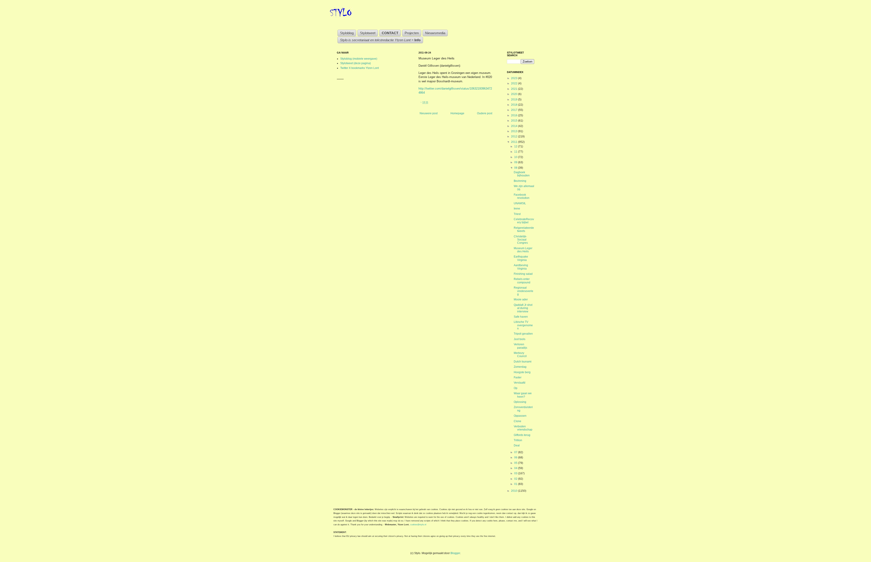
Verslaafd (519, 382)
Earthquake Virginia (521, 258)
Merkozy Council (520, 354)
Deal (517, 445)
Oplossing (520, 402)
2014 (514, 126)
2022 (514, 83)
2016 (514, 115)
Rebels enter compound (522, 280)
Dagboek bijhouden (522, 174)
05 (516, 463)
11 (516, 151)
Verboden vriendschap (523, 428)
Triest (517, 214)
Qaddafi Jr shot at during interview (523, 308)
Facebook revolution (521, 196)
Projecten (412, 33)
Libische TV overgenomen (523, 325)
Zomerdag (520, 366)
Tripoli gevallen (523, 333)
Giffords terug (522, 435)
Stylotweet (367, 33)
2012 (514, 136)
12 (516, 146)
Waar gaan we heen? (523, 395)
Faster (517, 377)
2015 (514, 120)
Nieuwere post (429, 113)
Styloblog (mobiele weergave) (358, 58)
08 (516, 167)
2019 (514, 99)
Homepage (457, 113)
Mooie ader (521, 299)
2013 (514, 131)
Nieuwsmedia (435, 33)
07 (516, 452)
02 (516, 478)
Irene (517, 208)
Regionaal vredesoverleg (523, 291)
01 (516, 484)
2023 (514, 78)
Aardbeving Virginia (521, 267)
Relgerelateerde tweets (524, 229)
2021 (514, 88)
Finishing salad (523, 273)
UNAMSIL (520, 203)
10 (516, 157)
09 (516, 162)
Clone (517, 421)
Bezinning (520, 180)
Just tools (519, 339)
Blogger (455, 553)
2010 (514, 490)
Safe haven (521, 316)
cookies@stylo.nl (418, 524)
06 (516, 457)
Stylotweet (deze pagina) (355, 63)
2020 (514, 94)
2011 (514, 142)
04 (516, 468)
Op (515, 388)
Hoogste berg (522, 372)
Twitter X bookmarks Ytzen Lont (359, 68)
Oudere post (484, 113)
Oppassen (520, 415)
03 (516, 473)
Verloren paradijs (520, 346)
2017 (514, 110)
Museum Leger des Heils (523, 250)
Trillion (518, 440)
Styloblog (347, 33)
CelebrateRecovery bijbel (524, 221)
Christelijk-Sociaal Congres (521, 240)
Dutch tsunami (522, 361)
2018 (514, 104)
